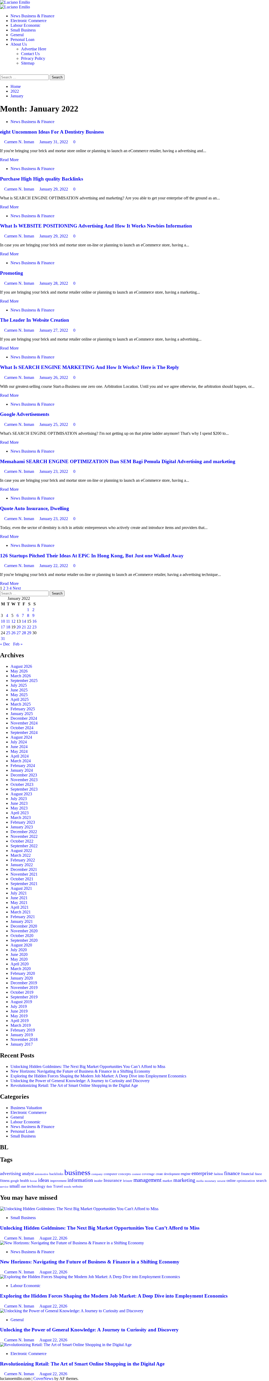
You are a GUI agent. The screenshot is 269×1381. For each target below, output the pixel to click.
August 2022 (21, 850)
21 (24, 627)
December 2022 (24, 831)
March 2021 (21, 912)
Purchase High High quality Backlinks (41, 179)
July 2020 (19, 950)
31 (3, 638)
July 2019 (19, 1006)
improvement (58, 1180)
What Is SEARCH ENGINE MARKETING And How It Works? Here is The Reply (89, 367)
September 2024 (24, 732)
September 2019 (24, 997)
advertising (10, 1173)
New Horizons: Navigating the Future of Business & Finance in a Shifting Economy (80, 1071)
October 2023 (22, 784)
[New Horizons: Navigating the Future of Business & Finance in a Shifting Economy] (72, 1243)
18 (8, 627)
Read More (9, 159)
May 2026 (19, 671)
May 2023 (19, 808)
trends (67, 1186)
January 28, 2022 (54, 283)
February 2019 (23, 1030)
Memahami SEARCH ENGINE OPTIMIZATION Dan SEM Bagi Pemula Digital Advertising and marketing (117, 461)
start (23, 1186)
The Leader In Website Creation (34, 320)
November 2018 (24, 1039)
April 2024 (20, 756)
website (77, 1186)
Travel (58, 1186)
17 (3, 627)
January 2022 (22, 865)
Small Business (23, 30)
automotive (41, 1174)
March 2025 (21, 704)
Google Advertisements (24, 414)
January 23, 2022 (54, 471)
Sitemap (27, 63)
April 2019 (20, 1020)
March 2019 (21, 1025)
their (49, 1186)
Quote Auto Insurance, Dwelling (34, 508)
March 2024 (21, 761)
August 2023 (21, 794)
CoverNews (43, 1378)
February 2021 (23, 916)
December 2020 (24, 926)
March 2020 (21, 968)
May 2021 (19, 902)
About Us (19, 44)
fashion (218, 1174)
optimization (246, 1181)
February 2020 (23, 973)
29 (29, 633)
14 (24, 621)
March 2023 (21, 817)
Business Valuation (26, 1107)
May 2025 (19, 694)
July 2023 (19, 798)
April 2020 (20, 964)
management (147, 1180)
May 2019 (19, 1016)
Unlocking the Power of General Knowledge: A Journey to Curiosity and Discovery (80, 1080)
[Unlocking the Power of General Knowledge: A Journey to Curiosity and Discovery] (71, 1311)
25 (8, 633)
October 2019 (22, 992)
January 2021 (22, 921)
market (167, 1181)
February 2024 (23, 765)
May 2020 (19, 959)
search (261, 1180)
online (231, 1180)
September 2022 (24, 846)
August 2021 (21, 888)
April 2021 (20, 907)
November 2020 (24, 931)
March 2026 (21, 676)
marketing (184, 1180)
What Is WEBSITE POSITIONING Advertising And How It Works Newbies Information (96, 226)
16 (34, 621)
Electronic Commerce (28, 20)
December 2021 (24, 869)
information (80, 1180)
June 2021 (19, 898)
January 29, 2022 (54, 189)
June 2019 (19, 1011)
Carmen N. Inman (19, 142)
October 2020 (22, 935)
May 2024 (19, 751)
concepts (124, 1174)
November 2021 (24, 874)
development (172, 1174)
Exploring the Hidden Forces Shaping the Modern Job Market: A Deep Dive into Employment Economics (98, 1076)
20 (19, 627)
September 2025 (24, 680)
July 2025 (19, 685)
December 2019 (24, 983)
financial (247, 1174)
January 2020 (22, 978)
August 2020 (21, 945)
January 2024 (22, 770)
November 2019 (24, 987)
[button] (1, 72)
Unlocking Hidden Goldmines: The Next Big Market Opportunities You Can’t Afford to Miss (88, 1066)
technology (36, 1186)
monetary (210, 1180)
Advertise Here (33, 49)
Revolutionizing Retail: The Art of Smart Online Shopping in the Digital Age (74, 1085)
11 (8, 621)
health (24, 1180)
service (4, 1186)
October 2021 (22, 879)
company (97, 1174)
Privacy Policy (33, 58)
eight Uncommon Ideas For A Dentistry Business (52, 132)
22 (29, 627)
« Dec (5, 644)
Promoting (11, 273)
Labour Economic (25, 25)
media (200, 1180)
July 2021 (19, 893)
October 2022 (22, 841)
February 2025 (23, 709)
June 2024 (19, 746)
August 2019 (21, 1001)
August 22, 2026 (53, 1238)
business (77, 1172)
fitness (4, 1181)
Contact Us (30, 53)
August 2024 (21, 737)
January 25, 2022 (54, 424)
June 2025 (19, 690)
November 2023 (24, 779)
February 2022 (23, 860)
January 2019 (22, 1035)
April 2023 (20, 813)
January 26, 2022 (54, 377)
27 (19, 633)
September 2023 (24, 789)
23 (34, 627)
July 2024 (19, 742)
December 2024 (24, 718)
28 (24, 633)
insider (98, 1181)
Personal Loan (22, 39)
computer (110, 1174)
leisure (127, 1181)
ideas (43, 1180)
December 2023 (24, 775)
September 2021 (24, 883)
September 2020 (24, 940)
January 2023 (22, 827)
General (17, 35)
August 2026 (21, 666)
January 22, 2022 (54, 565)
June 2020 (19, 954)
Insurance (113, 1180)
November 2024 (24, 723)
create (159, 1174)
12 (13, 621)
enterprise (202, 1173)
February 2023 (23, 822)
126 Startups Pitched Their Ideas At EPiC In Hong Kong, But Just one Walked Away (92, 555)
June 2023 (19, 803)
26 (13, 633)
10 (3, 621)
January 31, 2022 (54, 142)
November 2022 (24, 836)
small (14, 1186)
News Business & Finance (32, 16)
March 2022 (21, 855)
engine (185, 1174)
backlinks (56, 1174)
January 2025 (22, 713)
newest (221, 1180)
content (136, 1174)
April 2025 (20, 699)
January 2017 (22, 1044)
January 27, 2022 (54, 330)
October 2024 (22, 728)
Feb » (18, 644)
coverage (148, 1174)
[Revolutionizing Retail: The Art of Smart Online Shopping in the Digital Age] (66, 1344)
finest (258, 1174)
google (15, 1181)
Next (17, 588)
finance (232, 1173)
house (33, 1180)
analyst (28, 1173)
